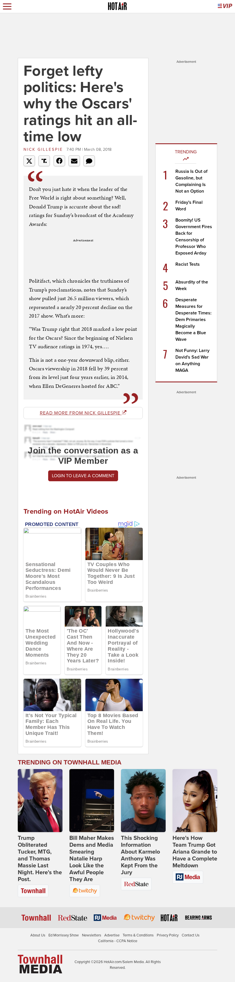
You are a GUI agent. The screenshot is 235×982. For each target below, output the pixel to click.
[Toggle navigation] (7, 6)
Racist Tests (187, 264)
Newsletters (91, 935)
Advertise (112, 935)
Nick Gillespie (44, 149)
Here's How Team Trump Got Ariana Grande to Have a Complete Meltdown (195, 852)
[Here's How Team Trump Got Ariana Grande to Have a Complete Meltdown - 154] (195, 800)
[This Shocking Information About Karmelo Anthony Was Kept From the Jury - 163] (143, 800)
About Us (37, 935)
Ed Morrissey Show (63, 935)
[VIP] (225, 6)
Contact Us (190, 935)
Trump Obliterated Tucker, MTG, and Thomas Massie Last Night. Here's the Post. (40, 859)
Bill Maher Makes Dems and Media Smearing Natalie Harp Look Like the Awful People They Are (91, 859)
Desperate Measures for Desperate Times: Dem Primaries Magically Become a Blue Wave (193, 319)
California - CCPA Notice (117, 941)
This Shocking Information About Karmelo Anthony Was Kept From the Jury (140, 855)
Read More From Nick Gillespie (81, 413)
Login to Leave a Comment (83, 476)
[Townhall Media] (40, 964)
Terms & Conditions (138, 935)
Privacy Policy (168, 935)
